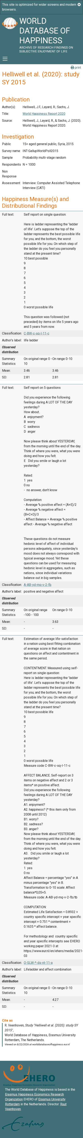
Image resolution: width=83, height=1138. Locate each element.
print (77, 67)
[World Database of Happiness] (9, 33)
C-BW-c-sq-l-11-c (36, 333)
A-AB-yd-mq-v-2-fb (37, 585)
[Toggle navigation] (5, 59)
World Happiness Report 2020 (44, 114)
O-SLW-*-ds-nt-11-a (38, 963)
